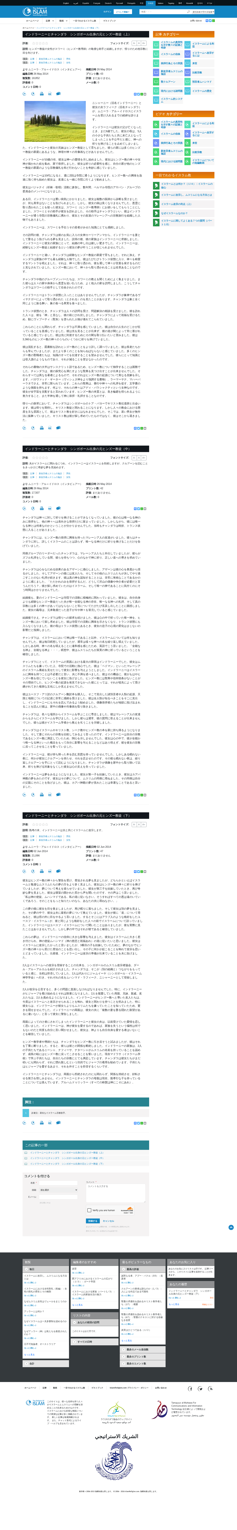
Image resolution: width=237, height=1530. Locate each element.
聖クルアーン (168, 81)
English (66, 3)
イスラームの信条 (170, 54)
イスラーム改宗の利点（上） (177, 204)
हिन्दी (180, 3)
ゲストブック (109, 21)
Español (86, 3)
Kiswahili (189, 3)
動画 (61, 21)
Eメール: (32, 1197)
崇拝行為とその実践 (172, 63)
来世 (194, 63)
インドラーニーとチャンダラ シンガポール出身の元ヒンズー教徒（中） (67, 1158)
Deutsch (108, 3)
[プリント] (42, 93)
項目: (26, 59)
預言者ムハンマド (202, 81)
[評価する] (24, 94)
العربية (75, 3)
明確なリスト (207, 1304)
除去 (212, 1298)
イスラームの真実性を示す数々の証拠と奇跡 (172, 45)
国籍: (34, 1190)
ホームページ (32, 21)
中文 (141, 3)
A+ (143, 43)
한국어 (200, 3)
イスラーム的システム (172, 100)
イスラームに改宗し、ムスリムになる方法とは (186, 194)
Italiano (160, 3)
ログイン (107, 12)
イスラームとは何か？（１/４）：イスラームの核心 (187, 185)
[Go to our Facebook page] (190, 1388)
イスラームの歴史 (202, 91)
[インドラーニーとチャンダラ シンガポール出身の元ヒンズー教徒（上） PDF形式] (49, 94)
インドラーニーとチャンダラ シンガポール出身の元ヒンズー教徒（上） (67, 1152)
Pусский (119, 3)
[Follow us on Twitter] (200, 1388)
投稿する (92, 1221)
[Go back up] (231, 1227)
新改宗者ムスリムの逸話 (50, 59)
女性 (68, 62)
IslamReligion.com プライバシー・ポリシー (129, 1388)
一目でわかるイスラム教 (84, 21)
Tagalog (171, 3)
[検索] (188, 11)
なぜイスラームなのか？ (174, 213)
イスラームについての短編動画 (203, 161)
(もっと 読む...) (30, 1282)
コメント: (91, 1182)
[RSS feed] (210, 1388)
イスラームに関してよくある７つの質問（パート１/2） (186, 222)
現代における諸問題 (172, 91)
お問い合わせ (196, 21)
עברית (209, 3)
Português (131, 3)
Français (96, 3)
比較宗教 (197, 72)
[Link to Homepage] (35, 11)
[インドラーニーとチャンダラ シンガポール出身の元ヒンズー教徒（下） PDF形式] (49, 871)
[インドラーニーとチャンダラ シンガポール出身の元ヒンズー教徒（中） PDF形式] (49, 508)
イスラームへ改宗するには (203, 54)
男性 (68, 59)
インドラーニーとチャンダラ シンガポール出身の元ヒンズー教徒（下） (67, 1163)
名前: (33, 1183)
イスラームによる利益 (203, 45)
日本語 (150, 3)
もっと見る (29, 1354)
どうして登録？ (123, 12)
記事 (48, 21)
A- (134, 43)
